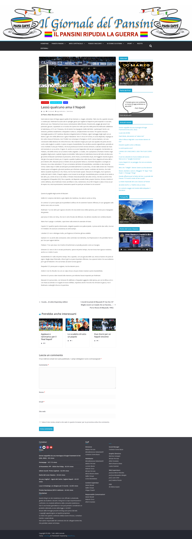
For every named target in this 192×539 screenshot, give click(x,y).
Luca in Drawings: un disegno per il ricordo (53, 486)
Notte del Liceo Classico (47, 475)
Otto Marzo (123, 83)
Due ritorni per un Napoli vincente (102, 335)
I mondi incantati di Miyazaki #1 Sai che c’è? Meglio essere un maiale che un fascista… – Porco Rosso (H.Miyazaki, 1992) (97, 305)
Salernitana (70, 111)
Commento (44, 365)
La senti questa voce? (126, 148)
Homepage (44, 43)
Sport (129, 43)
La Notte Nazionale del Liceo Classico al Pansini (134, 182)
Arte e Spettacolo (76, 43)
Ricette (140, 43)
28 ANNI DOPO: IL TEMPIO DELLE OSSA (132, 185)
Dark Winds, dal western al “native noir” (131, 136)
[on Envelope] (44, 447)
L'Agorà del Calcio (56, 102)
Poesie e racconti (95, 43)
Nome (42, 392)
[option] (136, 73)
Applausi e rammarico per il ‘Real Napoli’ (48, 337)
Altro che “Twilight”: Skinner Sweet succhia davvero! (135, 168)
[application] (136, 241)
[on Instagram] (47, 447)
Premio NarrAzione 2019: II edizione (51, 490)
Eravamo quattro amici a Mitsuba (129, 145)
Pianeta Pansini (58, 43)
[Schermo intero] (150, 250)
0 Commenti (50, 111)
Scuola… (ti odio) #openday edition (54, 302)
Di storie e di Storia (114, 43)
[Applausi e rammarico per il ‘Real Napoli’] (51, 320)
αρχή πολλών (124, 222)
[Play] (121, 250)
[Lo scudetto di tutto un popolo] (77, 320)
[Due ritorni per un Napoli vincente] (104, 320)
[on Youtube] (51, 447)
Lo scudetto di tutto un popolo (77, 335)
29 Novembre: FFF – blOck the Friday (51, 466)
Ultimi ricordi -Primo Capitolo (49, 471)
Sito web (42, 411)
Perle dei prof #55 (125, 115)
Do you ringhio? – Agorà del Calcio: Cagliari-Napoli (56, 479)
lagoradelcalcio (61, 111)
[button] (65, 43)
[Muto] (147, 250)
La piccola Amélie (124, 133)
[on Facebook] (40, 447)
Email (41, 402)
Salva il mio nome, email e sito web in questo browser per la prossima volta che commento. (76, 422)
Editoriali (44, 48)
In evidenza (45, 102)
